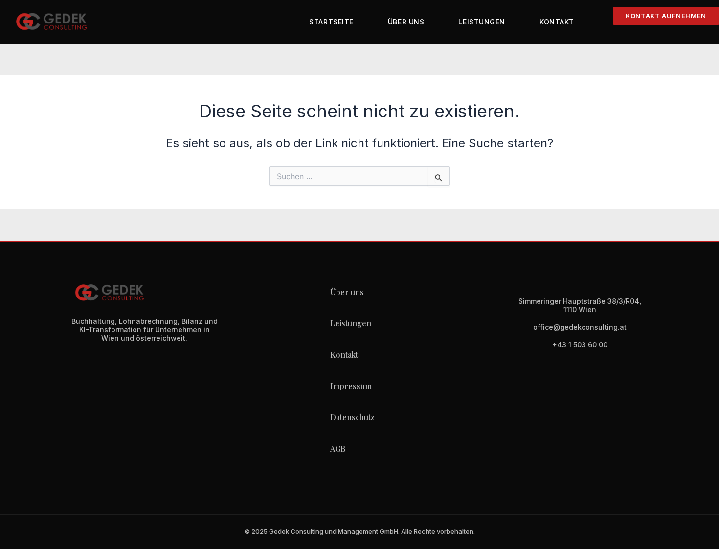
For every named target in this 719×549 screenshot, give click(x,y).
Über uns (406, 22)
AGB (337, 448)
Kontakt (556, 22)
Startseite (331, 22)
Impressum (351, 386)
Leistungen (481, 22)
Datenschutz (352, 417)
